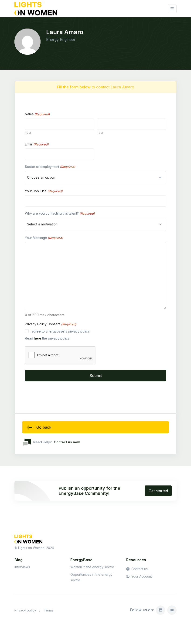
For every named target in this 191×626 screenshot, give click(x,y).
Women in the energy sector (92, 567)
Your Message (44, 238)
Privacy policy (25, 610)
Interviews (22, 567)
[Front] (35, 8)
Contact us (139, 569)
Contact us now (67, 442)
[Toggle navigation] (172, 8)
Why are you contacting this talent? (60, 213)
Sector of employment (50, 167)
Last (100, 133)
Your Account (141, 576)
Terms (48, 610)
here (37, 338)
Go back (43, 427)
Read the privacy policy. (47, 338)
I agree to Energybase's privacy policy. (60, 331)
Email (37, 144)
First (28, 133)
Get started (158, 490)
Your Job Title (44, 191)
